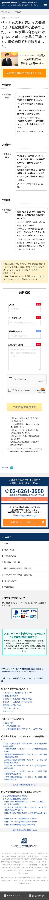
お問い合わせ (37, 895)
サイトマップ (8, 711)
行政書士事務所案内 (10, 696)
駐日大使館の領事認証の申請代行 (15, 799)
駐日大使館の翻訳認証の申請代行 (15, 796)
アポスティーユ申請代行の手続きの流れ (18, 702)
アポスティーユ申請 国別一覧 (18, 574)
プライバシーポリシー (11, 708)
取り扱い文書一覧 (12, 562)
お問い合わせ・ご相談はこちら (24, 522)
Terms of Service (29, 451)
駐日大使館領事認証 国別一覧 (18, 568)
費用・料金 (9, 550)
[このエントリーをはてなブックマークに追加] (11, 468)
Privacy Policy (16, 451)
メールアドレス (14, 318)
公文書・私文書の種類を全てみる (25, 785)
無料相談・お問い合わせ (12, 705)
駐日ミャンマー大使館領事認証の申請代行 (20, 818)
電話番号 (15, 331)
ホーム (7, 543)
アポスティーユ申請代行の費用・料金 (17, 699)
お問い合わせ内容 (15, 345)
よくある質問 (10, 581)
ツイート (5, 467)
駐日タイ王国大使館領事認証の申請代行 (19, 825)
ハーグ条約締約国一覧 (11, 726)
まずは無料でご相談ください (26, 73)
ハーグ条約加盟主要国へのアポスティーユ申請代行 (22, 729)
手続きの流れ (10, 556)
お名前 (11, 304)
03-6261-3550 (14, 895)
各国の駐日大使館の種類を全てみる (25, 830)
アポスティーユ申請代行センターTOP (17, 693)
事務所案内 (9, 587)
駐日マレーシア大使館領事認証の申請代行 (20, 822)
